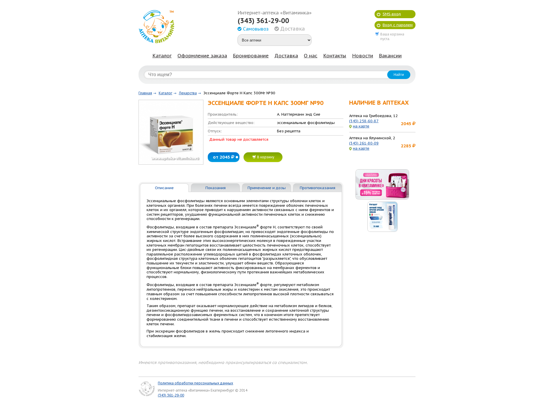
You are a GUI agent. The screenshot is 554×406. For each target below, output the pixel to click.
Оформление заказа (202, 55)
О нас (310, 55)
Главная (145, 93)
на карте (361, 126)
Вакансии (390, 55)
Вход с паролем (398, 24)
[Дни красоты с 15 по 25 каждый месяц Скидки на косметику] (382, 184)
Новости (362, 55)
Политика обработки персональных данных (195, 383)
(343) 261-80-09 (364, 143)
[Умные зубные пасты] (382, 217)
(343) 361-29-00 (263, 20)
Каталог (162, 55)
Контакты (334, 55)
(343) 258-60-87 (364, 121)
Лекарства (188, 93)
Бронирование (251, 55)
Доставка (286, 55)
